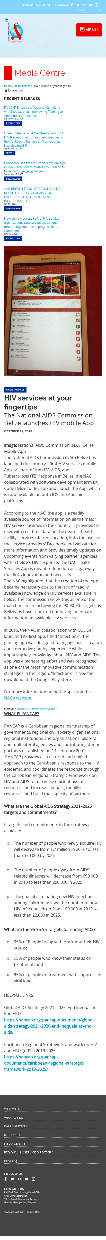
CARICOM (27, 4)
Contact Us (43, 4)
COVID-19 (10, 1161)
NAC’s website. (18, 698)
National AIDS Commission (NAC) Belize (36, 708)
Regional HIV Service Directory (28, 1152)
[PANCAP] (15, 42)
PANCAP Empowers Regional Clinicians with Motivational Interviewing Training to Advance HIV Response (33, 112)
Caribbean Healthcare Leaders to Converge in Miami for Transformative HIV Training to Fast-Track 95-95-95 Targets (35, 167)
